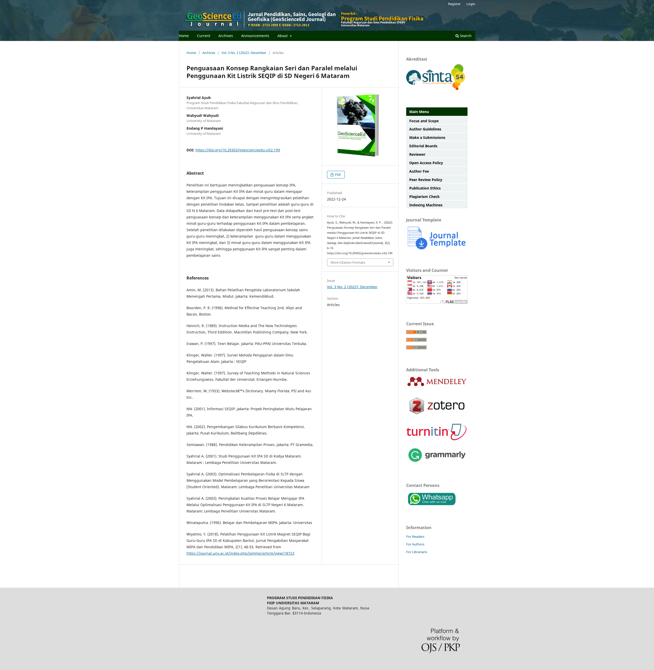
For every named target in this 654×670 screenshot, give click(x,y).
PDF (337, 174)
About (283, 35)
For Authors (415, 544)
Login (470, 4)
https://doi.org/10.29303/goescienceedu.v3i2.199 (237, 150)
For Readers (415, 536)
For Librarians (416, 552)
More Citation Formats (348, 262)
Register (454, 4)
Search (465, 35)
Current (203, 35)
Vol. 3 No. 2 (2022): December (243, 52)
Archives (225, 35)
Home (184, 35)
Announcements (255, 35)
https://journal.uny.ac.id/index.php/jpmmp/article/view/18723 (240, 553)
